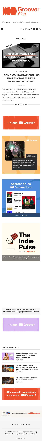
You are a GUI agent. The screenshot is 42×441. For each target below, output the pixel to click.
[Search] (40, 29)
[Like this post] (16, 105)
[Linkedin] (29, 29)
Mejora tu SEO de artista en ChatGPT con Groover (26, 379)
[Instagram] (26, 29)
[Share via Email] (26, 105)
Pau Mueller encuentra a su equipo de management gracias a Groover (26, 356)
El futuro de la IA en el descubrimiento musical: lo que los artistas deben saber (27, 368)
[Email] (34, 29)
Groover (9, 432)
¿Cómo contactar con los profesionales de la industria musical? (21, 78)
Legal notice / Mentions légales (26, 434)
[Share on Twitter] (21, 104)
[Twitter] (23, 29)
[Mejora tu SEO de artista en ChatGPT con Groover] (8, 380)
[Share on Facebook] (18, 105)
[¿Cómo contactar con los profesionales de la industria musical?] (21, 55)
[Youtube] (31, 29)
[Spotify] (37, 29)
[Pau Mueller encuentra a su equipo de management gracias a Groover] (8, 356)
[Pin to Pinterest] (23, 105)
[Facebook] (20, 29)
